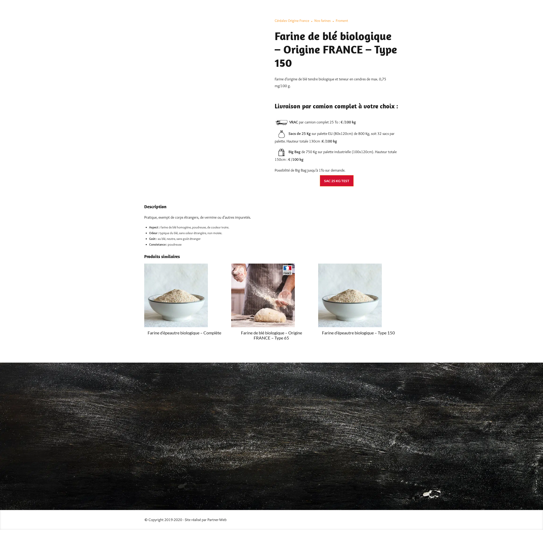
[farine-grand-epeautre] (184, 295)
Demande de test (285, 438)
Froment (342, 20)
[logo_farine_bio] (219, 383)
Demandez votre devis (290, 429)
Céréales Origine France (292, 20)
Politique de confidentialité (295, 455)
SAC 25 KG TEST (336, 181)
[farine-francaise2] (271, 295)
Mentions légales (286, 446)
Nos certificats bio (287, 420)
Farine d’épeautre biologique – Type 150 (358, 332)
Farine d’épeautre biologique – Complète (184, 332)
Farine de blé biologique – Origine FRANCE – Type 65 (271, 335)
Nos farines (322, 20)
